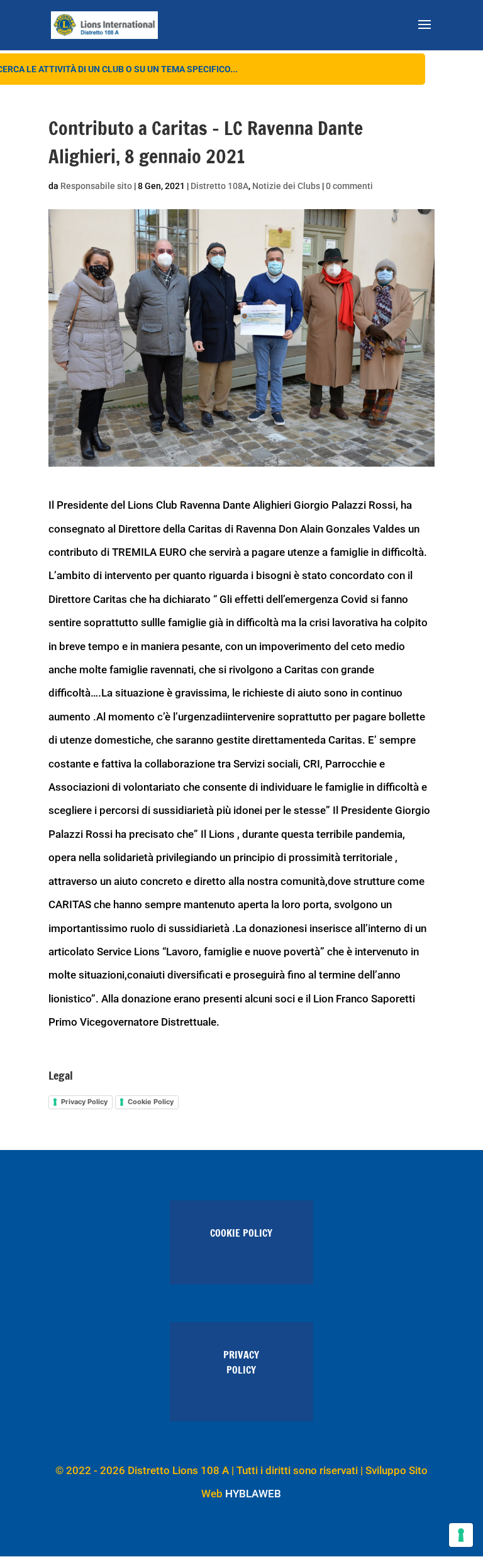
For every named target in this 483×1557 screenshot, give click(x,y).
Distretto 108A (219, 186)
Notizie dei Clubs (286, 186)
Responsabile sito (96, 186)
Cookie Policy (151, 1101)
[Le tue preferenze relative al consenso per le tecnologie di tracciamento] (461, 1535)
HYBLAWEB (253, 1493)
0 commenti (349, 186)
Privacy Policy (84, 1101)
